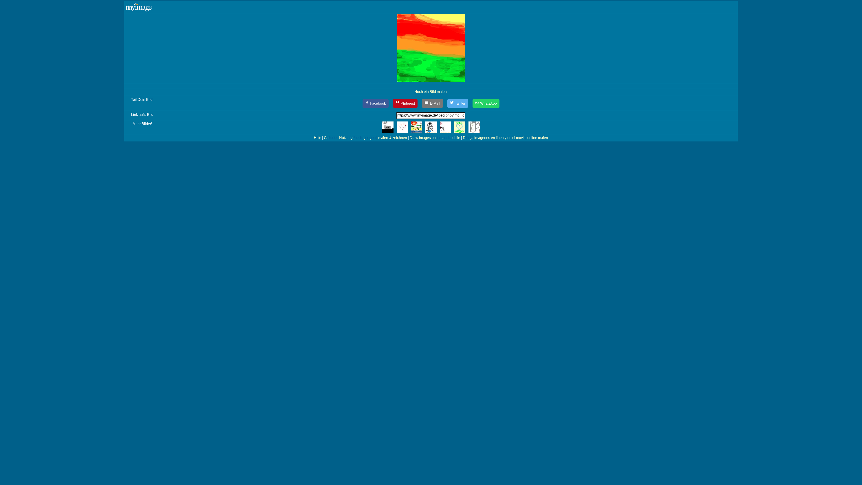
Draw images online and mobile (435, 138)
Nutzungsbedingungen (357, 138)
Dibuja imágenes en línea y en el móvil (494, 138)
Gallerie (330, 138)
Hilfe (317, 138)
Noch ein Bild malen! (431, 92)
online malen (537, 138)
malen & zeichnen (392, 138)
